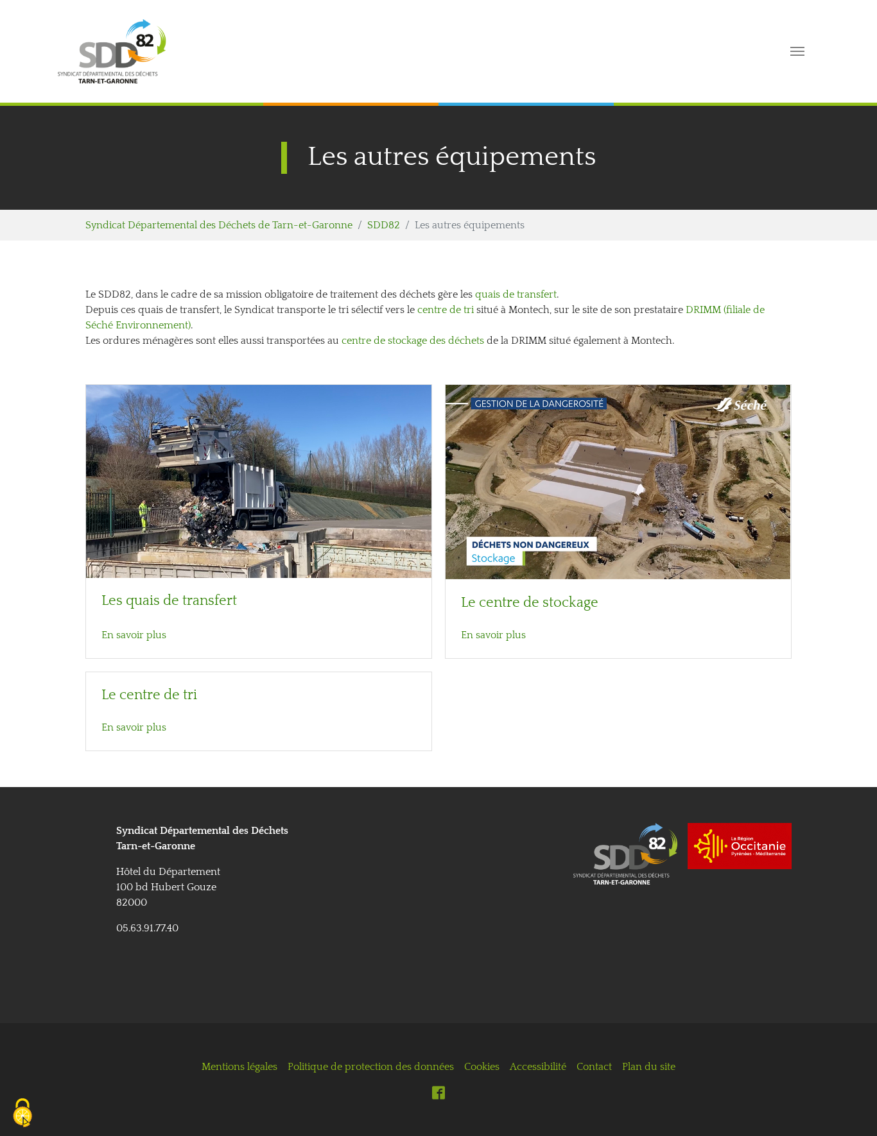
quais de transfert (516, 294)
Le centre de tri (149, 695)
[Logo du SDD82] (385, 51)
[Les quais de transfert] (258, 480)
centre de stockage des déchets (413, 340)
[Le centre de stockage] (618, 481)
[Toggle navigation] (797, 51)
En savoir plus (133, 635)
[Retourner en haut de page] (848, 1107)
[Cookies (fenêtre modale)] (22, 1114)
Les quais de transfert (169, 601)
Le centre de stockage (529, 603)
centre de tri (445, 310)
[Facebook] (438, 1092)
